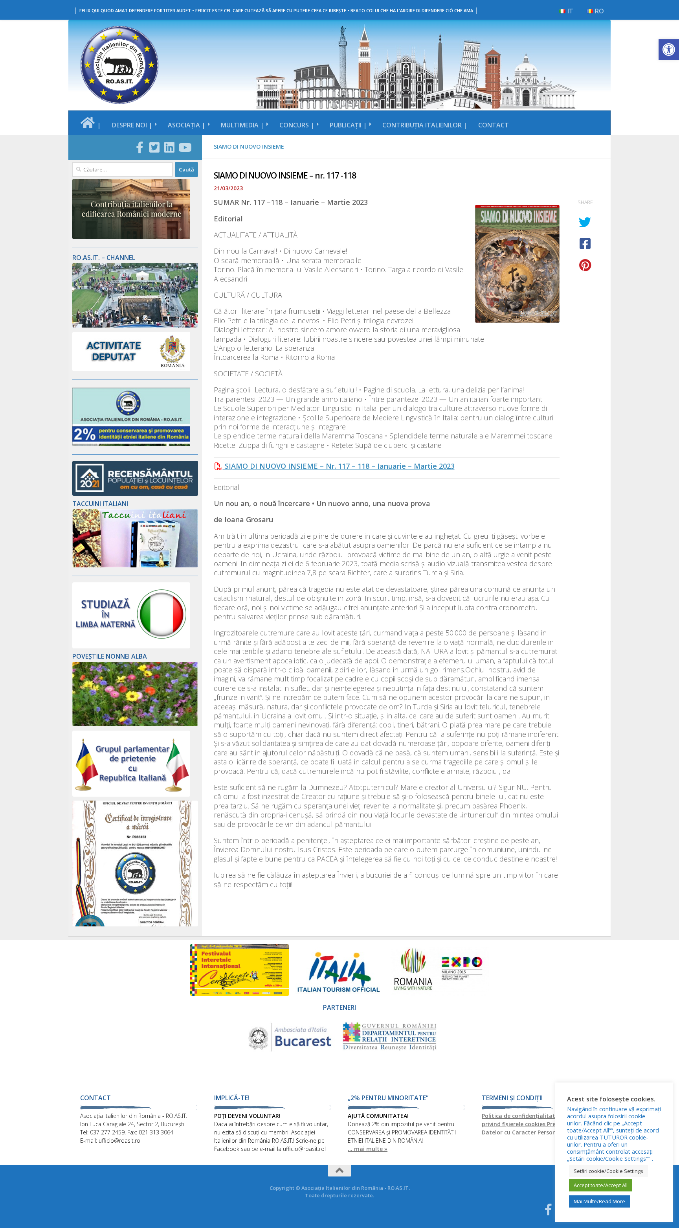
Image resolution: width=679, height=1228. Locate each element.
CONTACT (493, 125)
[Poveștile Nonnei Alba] (135, 724)
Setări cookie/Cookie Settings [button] (608, 1171)
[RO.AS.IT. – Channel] (135, 325)
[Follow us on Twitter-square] (154, 147)
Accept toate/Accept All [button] (601, 1185)
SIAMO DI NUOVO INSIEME (249, 146)
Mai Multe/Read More (599, 1201)
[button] (669, 49)
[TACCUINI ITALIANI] (135, 565)
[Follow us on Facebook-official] (139, 147)
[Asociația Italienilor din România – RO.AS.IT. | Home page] (119, 65)
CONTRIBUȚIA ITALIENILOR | (424, 125)
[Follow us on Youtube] (184, 147)
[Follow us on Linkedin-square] (169, 147)
